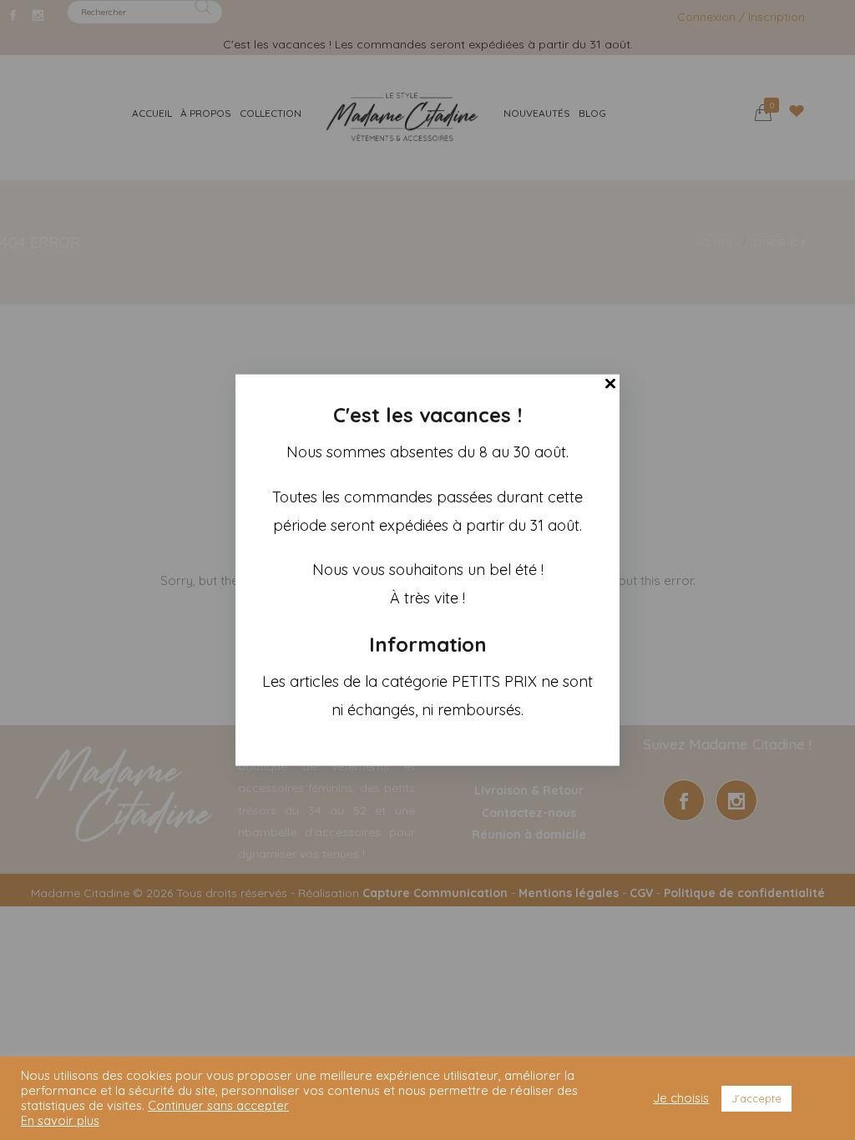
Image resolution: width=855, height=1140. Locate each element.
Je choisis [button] (681, 1098)
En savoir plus (60, 1120)
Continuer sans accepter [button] (218, 1105)
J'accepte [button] (756, 1098)
